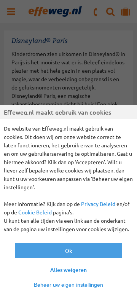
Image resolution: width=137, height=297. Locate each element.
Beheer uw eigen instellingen (68, 285)
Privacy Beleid (98, 203)
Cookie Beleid (35, 212)
